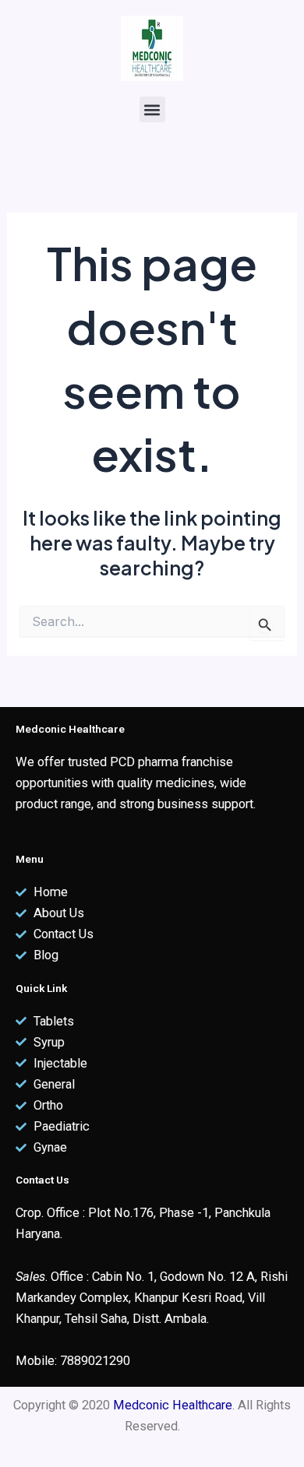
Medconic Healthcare (172, 1405)
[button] (152, 109)
